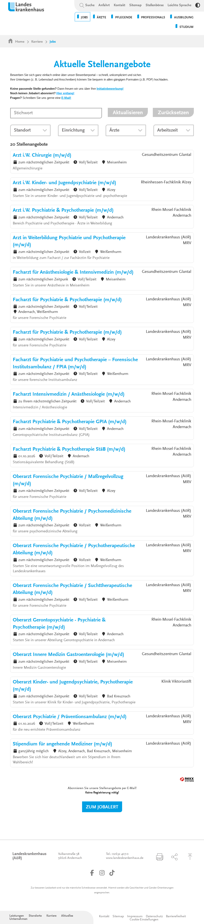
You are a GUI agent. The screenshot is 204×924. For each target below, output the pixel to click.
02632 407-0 (120, 854)
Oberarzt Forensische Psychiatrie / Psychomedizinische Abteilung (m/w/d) (72, 515)
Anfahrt (104, 5)
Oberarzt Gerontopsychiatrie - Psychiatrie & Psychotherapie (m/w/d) (59, 624)
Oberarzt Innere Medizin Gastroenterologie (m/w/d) (68, 654)
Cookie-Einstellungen (144, 919)
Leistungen (16, 915)
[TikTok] (112, 873)
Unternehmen (18, 919)
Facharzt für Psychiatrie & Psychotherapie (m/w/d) (67, 300)
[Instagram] (102, 873)
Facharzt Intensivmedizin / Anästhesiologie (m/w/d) (69, 394)
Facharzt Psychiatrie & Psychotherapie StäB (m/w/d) (69, 449)
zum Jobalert (102, 807)
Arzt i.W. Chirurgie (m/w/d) (42, 155)
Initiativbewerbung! (110, 88)
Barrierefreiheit (176, 916)
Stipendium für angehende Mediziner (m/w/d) (62, 744)
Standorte (35, 915)
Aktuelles (67, 915)
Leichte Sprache (179, 5)
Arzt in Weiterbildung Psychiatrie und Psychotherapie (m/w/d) (69, 241)
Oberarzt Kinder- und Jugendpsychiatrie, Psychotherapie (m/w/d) (73, 686)
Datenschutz (154, 916)
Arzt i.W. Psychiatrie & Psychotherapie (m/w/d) (63, 210)
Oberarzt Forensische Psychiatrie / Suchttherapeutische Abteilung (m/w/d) (72, 589)
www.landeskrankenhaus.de (124, 858)
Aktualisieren (128, 113)
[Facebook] (92, 873)
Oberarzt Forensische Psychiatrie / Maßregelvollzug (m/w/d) (68, 480)
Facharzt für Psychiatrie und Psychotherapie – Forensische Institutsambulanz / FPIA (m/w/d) (75, 363)
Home (19, 42)
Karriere (37, 42)
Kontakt (119, 5)
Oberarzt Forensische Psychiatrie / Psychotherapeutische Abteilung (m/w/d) (74, 549)
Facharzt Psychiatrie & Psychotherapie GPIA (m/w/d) (70, 422)
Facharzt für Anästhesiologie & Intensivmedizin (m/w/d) (73, 272)
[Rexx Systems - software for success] (187, 779)
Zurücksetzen (173, 113)
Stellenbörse (155, 5)
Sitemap (135, 5)
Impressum (135, 916)
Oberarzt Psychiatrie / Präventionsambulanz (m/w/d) (70, 717)
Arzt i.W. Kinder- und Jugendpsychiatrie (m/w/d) (64, 183)
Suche (89, 5)
